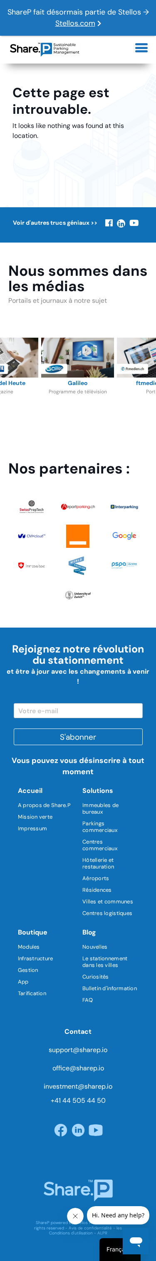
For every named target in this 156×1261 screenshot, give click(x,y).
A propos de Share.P (44, 805)
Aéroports (95, 878)
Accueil (30, 790)
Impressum (32, 828)
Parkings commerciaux (99, 827)
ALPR (102, 1233)
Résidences (97, 889)
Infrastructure (35, 958)
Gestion (28, 970)
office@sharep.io (78, 1068)
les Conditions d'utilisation (85, 1230)
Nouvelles (94, 946)
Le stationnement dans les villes (104, 962)
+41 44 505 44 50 (78, 1100)
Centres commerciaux (99, 845)
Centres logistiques (107, 913)
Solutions (97, 790)
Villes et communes (107, 901)
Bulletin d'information (109, 988)
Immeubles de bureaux (100, 808)
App (23, 981)
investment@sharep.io (78, 1086)
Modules (29, 946)
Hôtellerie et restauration (98, 863)
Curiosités (95, 976)
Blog (89, 932)
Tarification (32, 993)
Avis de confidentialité (90, 1228)
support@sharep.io (78, 1049)
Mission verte (35, 816)
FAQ (87, 999)
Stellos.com (75, 23)
